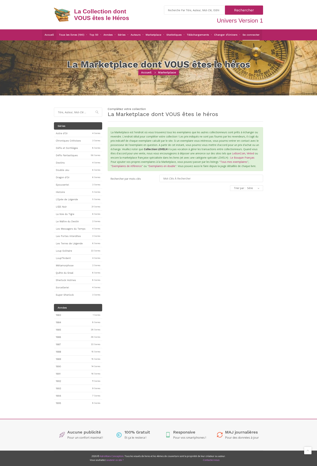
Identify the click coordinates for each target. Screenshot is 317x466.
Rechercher (244, 10)
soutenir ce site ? (114, 460)
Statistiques (174, 34)
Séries (121, 34)
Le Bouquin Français (242, 157)
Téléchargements (198, 34)
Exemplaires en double (162, 166)
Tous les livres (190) (71, 34)
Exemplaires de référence (127, 166)
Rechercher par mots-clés (125, 178)
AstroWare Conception (111, 456)
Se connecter (251, 34)
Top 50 (93, 34)
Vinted (250, 153)
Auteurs (136, 34)
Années (108, 34)
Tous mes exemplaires (233, 162)
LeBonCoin (238, 153)
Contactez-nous (211, 460)
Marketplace (153, 34)
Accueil (49, 34)
